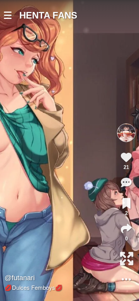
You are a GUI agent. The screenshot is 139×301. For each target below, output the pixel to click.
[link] (126, 203)
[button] (11, 15)
